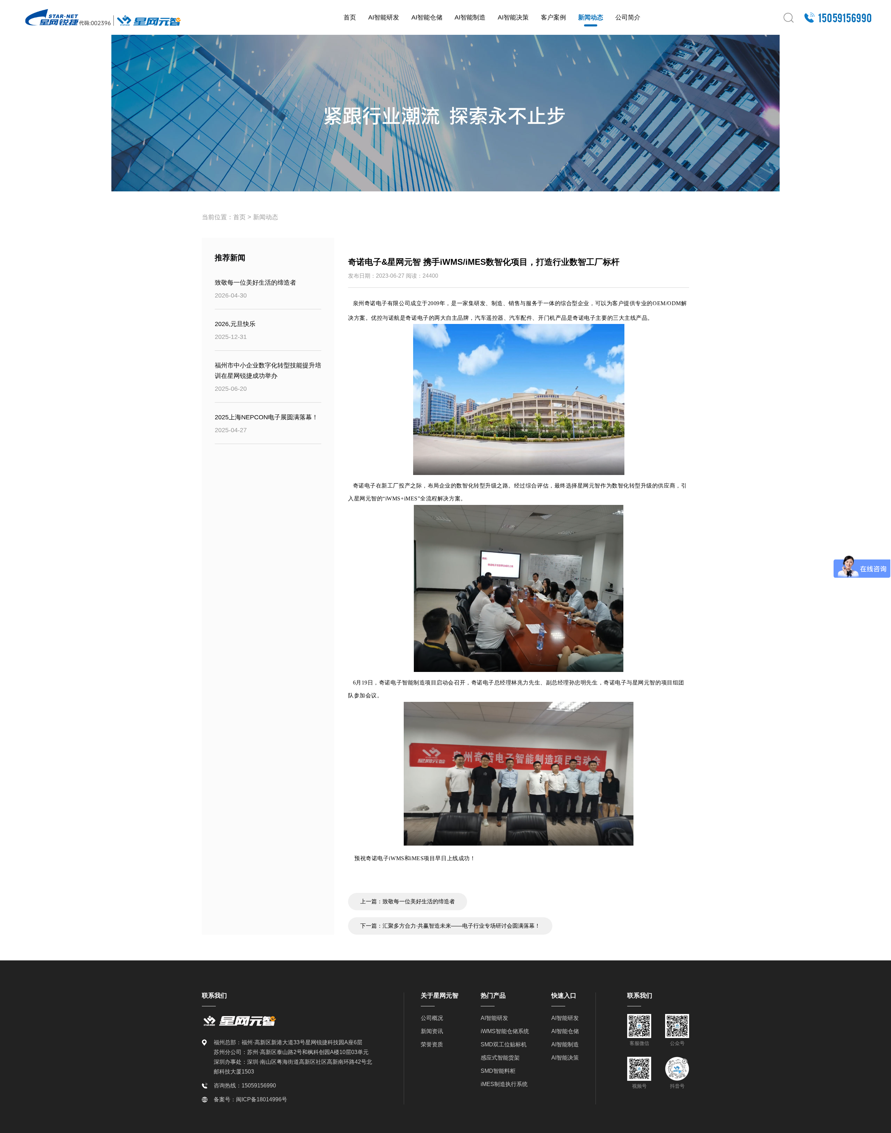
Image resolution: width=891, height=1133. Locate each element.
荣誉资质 (432, 1044)
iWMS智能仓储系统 (505, 1031)
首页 (350, 17)
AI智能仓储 (426, 17)
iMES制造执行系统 (504, 1084)
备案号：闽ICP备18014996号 (250, 1099)
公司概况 (432, 1018)
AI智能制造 (470, 17)
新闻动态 (590, 17)
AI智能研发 (383, 17)
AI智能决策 (513, 17)
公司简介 (627, 17)
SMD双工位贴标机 (504, 1044)
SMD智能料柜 (498, 1071)
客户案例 (553, 17)
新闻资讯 (432, 1031)
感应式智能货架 (500, 1058)
